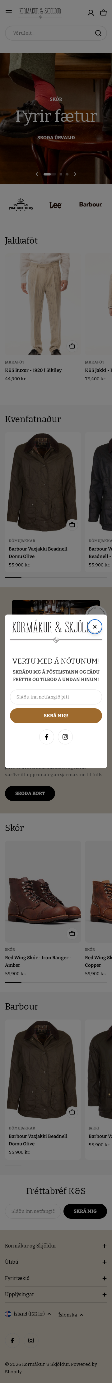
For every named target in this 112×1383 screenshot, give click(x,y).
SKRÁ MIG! (56, 1347)
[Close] (100, 1225)
